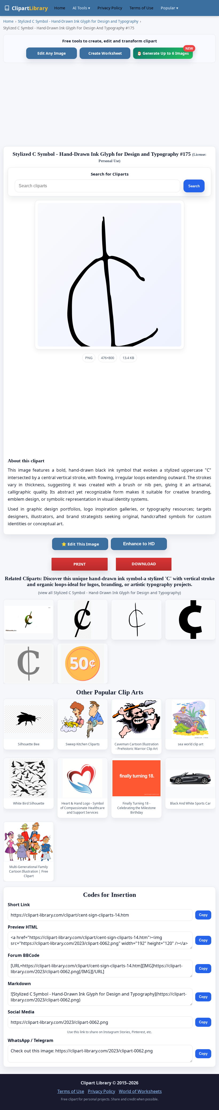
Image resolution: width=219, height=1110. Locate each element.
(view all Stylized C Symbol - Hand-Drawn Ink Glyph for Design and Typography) (109, 592)
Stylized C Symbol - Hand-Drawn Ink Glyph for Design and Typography (78, 21)
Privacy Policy (109, 7)
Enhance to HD (139, 543)
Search (194, 186)
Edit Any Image (51, 53)
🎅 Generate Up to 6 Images (165, 51)
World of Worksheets (140, 1091)
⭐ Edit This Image (80, 544)
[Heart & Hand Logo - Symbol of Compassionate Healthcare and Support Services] (82, 778)
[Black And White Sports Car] (190, 778)
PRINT (79, 564)
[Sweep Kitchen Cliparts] (82, 719)
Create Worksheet (105, 53)
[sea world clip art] (190, 719)
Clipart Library (96, 1083)
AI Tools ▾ (81, 7)
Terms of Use (141, 7)
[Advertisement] (109, 104)
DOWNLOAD (144, 563)
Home (59, 7)
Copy (203, 915)
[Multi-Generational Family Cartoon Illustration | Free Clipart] (29, 841)
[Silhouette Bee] (29, 719)
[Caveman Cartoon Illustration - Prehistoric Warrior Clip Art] (136, 719)
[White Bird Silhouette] (29, 778)
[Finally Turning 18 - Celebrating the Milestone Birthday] (136, 778)
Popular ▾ (169, 7)
